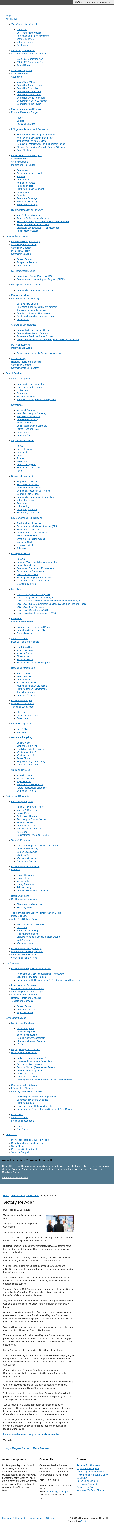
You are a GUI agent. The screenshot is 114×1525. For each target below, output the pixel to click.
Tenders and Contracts (22, 1001)
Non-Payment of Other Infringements (35, 138)
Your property (23, 673)
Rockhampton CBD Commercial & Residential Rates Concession (49, 980)
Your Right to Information (29, 215)
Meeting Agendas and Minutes (26, 109)
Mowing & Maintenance (22, 703)
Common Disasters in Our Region (33, 491)
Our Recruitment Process (29, 33)
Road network (23, 679)
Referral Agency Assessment (31, 1038)
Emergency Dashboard (28, 512)
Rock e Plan (17, 1114)
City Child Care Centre (22, 440)
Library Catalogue (25, 875)
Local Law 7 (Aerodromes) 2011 (32, 610)
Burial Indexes (24, 432)
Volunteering (23, 506)
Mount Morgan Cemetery (29, 416)
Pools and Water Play (27, 849)
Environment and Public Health (26, 518)
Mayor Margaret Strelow (17, 1448)
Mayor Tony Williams (27, 82)
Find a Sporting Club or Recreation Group (37, 845)
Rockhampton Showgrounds (25, 899)
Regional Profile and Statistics (26, 362)
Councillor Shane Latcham (30, 85)
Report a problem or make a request (28, 1143)
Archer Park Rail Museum (23, 954)
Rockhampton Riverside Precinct (33, 835)
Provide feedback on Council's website (30, 1140)
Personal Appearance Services (32, 532)
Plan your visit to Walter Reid (31, 924)
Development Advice (16, 1018)
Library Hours (23, 878)
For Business (12, 963)
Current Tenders (25, 1006)
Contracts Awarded (26, 1009)
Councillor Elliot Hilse (27, 88)
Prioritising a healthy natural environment (37, 307)
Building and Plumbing (22, 1023)
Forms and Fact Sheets (28, 1076)
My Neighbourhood (20, 345)
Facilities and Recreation (18, 796)
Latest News (32, 1195)
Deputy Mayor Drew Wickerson (32, 101)
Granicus (84, 1521)
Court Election (24, 150)
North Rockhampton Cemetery (32, 413)
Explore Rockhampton (88, 1468)
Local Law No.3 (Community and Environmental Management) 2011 (50, 601)
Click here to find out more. (15, 1177)
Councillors (16, 77)
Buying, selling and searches (25, 1049)
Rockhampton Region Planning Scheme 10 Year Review (45, 1109)
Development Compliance (29, 1070)
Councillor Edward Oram (29, 94)
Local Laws (16, 589)
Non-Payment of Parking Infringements (36, 134)
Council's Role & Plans (28, 494)
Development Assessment (29, 1064)
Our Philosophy (24, 449)
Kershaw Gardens (25, 822)
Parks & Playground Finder (30, 807)
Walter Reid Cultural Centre (24, 919)
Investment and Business (23, 985)
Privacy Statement (35, 1518)
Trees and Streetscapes (22, 707)
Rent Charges (23, 265)
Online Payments (19, 162)
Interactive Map (24, 775)
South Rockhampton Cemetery (32, 426)
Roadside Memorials (27, 695)
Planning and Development (30, 189)
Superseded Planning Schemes (32, 1100)
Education (22, 393)
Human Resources (26, 183)
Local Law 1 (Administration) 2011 (33, 594)
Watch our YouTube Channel (91, 1490)
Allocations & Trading (27, 574)
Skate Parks (23, 855)
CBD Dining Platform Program (31, 977)
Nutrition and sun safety (28, 467)
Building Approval (25, 1028)
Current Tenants (24, 259)
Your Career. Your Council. (24, 24)
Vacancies (22, 29)
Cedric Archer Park (26, 825)
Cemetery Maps (24, 435)
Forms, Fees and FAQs (28, 429)
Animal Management (21, 378)
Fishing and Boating (27, 861)
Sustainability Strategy (28, 304)
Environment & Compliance (30, 571)
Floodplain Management (23, 622)
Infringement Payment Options (31, 141)
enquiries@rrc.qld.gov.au (59, 1491)
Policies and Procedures (23, 165)
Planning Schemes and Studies (26, 1091)
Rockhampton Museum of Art (25, 866)
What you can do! (25, 755)
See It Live (82, 1478)
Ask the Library (24, 887)
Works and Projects (20, 770)
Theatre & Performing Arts (29, 931)
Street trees (22, 712)
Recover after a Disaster (28, 488)
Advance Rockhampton (88, 1465)
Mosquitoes (22, 732)
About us (21, 559)
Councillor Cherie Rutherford (31, 98)
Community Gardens (21, 365)
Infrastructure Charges (22, 1088)
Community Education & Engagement (35, 568)
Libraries (15, 869)
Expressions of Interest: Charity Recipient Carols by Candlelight (48, 339)
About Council (13, 19)
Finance (21, 176)
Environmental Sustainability (25, 298)
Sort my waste (24, 743)
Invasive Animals (25, 650)
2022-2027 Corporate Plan (30, 59)
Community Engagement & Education (35, 497)
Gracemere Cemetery (27, 419)
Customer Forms (19, 159)
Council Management (21, 70)
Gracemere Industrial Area (24, 995)
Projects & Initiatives (27, 816)
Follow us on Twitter (86, 1487)
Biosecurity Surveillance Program (33, 662)
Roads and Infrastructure (23, 668)
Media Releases (41, 1448)
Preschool (22, 461)
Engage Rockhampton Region (26, 284)
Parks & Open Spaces (22, 801)
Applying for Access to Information (33, 218)
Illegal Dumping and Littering (31, 761)
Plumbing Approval (26, 1032)
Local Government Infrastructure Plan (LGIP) (38, 1106)
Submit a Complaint (21, 1152)
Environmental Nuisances (29, 529)
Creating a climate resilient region (33, 313)
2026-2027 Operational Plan (31, 62)
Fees (19, 471)
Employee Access (25, 45)
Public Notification (26, 1073)
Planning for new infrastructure (32, 689)
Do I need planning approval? (31, 1058)
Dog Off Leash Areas (27, 852)
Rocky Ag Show (24, 907)
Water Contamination (27, 536)
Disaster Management (22, 476)
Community (22, 170)
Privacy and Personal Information (33, 224)
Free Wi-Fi (16, 618)
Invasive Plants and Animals (25, 642)
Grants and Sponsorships (23, 325)
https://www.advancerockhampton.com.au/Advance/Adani (31, 1434)
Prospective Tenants (27, 262)
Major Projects (24, 781)
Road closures (24, 676)
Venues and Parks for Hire (24, 958)
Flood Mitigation (25, 633)
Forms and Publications (28, 764)
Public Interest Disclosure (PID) (26, 155)
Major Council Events (21, 348)
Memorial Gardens (26, 410)
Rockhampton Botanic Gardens (32, 819)
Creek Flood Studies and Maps (32, 630)
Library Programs (25, 884)
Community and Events (17, 236)
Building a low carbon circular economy (36, 316)
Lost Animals (23, 390)
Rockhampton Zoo (20, 896)
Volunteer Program (26, 42)
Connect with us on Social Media (33, 890)
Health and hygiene (26, 464)
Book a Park (23, 813)
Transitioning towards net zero (31, 310)
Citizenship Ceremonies (23, 50)
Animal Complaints (26, 396)
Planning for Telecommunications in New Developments (44, 1080)
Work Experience (25, 39)
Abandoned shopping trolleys (25, 241)
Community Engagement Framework (35, 290)
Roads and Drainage (27, 198)
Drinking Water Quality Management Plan (37, 562)
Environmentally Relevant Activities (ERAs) (38, 526)
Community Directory (21, 248)
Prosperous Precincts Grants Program (35, 336)
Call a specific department (24, 1149)
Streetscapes (23, 718)
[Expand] (22, 19)
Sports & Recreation (21, 840)
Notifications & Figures (28, 565)
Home (6, 1195)
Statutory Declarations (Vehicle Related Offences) (41, 147)
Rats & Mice (23, 729)
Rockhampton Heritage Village (26, 948)
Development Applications (24, 1052)
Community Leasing (21, 254)
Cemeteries (17, 405)
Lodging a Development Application (34, 1061)
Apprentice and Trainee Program (33, 36)
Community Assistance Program (32, 333)
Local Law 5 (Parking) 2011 (30, 607)
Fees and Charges (26, 124)
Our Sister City (18, 358)
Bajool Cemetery (25, 423)
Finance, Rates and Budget (24, 112)
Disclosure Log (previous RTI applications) (38, 228)
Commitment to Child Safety (25, 368)
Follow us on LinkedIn (87, 1481)
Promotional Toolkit (20, 251)
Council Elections (20, 74)
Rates (20, 118)
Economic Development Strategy (27, 988)
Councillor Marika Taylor (29, 104)
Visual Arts (22, 927)
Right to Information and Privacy (27, 210)
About (20, 446)
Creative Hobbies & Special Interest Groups (38, 937)
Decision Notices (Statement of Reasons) (37, 1067)
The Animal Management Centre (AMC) (36, 399)
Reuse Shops (23, 758)
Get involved (23, 319)
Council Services (14, 373)
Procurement (23, 192)
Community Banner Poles (23, 244)
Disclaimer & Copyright (13, 1518)
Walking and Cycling (27, 858)
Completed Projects (26, 791)
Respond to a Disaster (28, 484)
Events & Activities (20, 295)
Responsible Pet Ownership (30, 384)
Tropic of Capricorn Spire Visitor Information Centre (36, 913)
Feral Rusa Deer (25, 647)
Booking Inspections (27, 1035)
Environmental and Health (29, 173)
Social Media (17, 1146)
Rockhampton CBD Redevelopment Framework (40, 974)
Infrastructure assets (26, 683)
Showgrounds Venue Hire (29, 904)
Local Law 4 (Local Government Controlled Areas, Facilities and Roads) (52, 604)
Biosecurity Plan (25, 659)
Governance (23, 179)
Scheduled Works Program (30, 784)
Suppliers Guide (25, 1012)
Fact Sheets (23, 1129)
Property (21, 195)
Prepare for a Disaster (27, 481)
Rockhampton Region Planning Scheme (36, 1097)
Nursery (20, 455)
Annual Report (24, 65)
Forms (20, 1126)
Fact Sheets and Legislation (30, 387)
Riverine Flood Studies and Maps (33, 627)
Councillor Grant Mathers (29, 91)
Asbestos (21, 548)
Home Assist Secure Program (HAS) (34, 276)
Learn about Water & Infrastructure (33, 580)
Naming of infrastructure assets (32, 686)
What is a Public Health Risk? (31, 539)
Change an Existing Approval (31, 1041)
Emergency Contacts (27, 509)
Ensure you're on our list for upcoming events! (39, 353)
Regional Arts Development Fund (33, 330)
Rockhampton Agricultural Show (92, 1475)
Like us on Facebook (87, 1484)
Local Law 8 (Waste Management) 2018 (36, 613)
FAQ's (20, 1044)
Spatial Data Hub (19, 638)
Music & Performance (27, 934)
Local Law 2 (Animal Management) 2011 (36, 597)
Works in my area (25, 778)
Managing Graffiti (25, 542)
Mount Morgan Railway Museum (27, 951)
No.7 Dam (22, 832)
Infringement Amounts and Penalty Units (31, 129)
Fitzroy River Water (20, 553)
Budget (20, 121)
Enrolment (22, 452)
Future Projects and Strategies (32, 788)
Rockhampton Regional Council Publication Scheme (43, 221)
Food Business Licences (29, 523)
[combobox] (93, 2)
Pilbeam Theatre (19, 916)
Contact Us (11, 1134)
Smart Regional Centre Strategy (27, 991)
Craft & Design (24, 940)
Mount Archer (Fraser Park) (30, 828)
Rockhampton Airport (21, 700)
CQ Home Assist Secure (23, 271)
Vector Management (21, 723)
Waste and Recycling (27, 201)
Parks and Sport (25, 186)
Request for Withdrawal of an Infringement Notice (41, 144)
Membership (23, 881)
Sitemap (50, 1518)
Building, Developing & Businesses (34, 577)
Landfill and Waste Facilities (30, 749)
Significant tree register (28, 715)
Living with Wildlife (26, 545)
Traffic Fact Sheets (26, 692)
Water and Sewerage (27, 204)
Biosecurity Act (24, 656)
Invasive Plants (24, 653)
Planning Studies (25, 1103)
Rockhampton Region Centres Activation (31, 968)
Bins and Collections (27, 746)
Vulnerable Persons (26, 500)
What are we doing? (26, 752)
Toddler (20, 458)
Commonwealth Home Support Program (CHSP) (41, 279)
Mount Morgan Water (27, 584)
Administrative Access (27, 231)
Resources (22, 503)
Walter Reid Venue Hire (28, 943)
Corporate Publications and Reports (28, 53)
